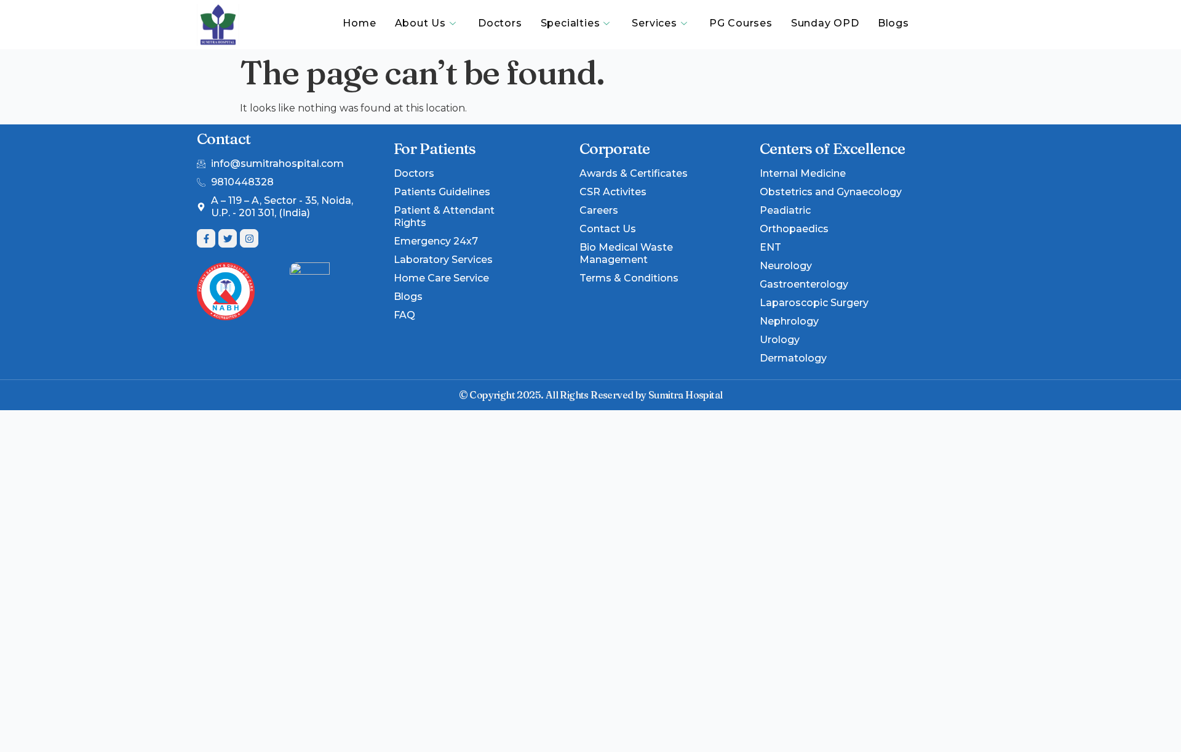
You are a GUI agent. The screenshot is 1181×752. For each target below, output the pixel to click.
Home (359, 23)
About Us (420, 23)
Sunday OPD (825, 23)
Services (654, 23)
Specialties (570, 23)
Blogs (893, 23)
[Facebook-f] (206, 238)
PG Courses (741, 23)
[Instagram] (249, 238)
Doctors (500, 23)
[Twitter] (227, 238)
